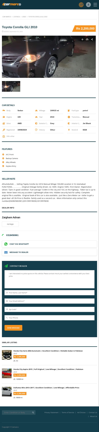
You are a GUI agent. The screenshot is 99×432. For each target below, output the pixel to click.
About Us (93, 416)
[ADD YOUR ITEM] (81, 4)
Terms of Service (68, 412)
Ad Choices (81, 412)
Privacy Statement (51, 412)
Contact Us (93, 412)
